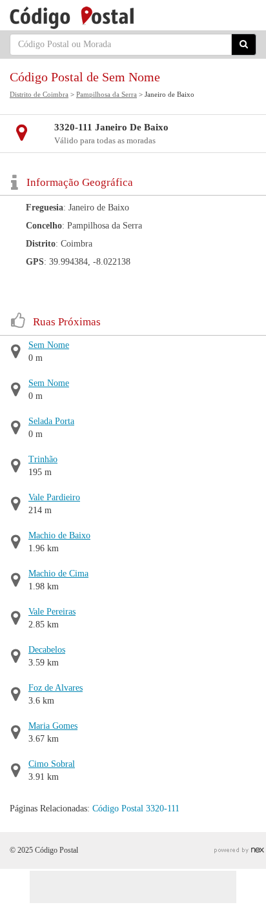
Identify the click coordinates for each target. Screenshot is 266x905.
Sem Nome (48, 345)
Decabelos (46, 650)
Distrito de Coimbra (39, 94)
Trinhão (42, 459)
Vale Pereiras (52, 611)
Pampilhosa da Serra (106, 94)
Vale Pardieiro (54, 497)
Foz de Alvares (55, 688)
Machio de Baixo (59, 535)
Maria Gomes (52, 726)
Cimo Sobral (51, 764)
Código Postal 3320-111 (135, 808)
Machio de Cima (58, 573)
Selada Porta (51, 421)
